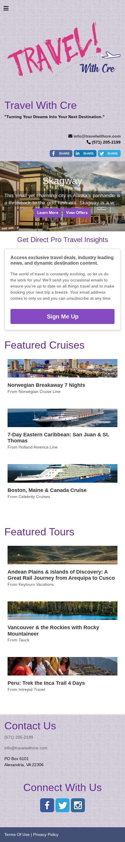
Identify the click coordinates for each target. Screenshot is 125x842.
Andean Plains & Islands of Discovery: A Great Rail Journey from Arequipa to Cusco (61, 575)
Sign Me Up (62, 316)
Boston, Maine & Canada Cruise (47, 490)
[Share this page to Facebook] (61, 153)
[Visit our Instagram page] (78, 805)
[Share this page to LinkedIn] (85, 153)
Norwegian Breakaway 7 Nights (46, 385)
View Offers (77, 212)
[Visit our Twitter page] (62, 805)
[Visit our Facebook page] (47, 805)
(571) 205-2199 (18, 737)
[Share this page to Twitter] (109, 153)
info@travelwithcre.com (97, 136)
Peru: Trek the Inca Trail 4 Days (46, 683)
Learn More (47, 212)
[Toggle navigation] (6, 9)
